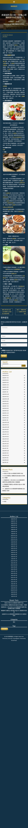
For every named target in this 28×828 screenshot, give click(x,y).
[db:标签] (4, 629)
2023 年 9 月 (5, 458)
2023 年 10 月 (5, 455)
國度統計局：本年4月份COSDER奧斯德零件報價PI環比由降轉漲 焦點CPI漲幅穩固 (14, 607)
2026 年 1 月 (5, 392)
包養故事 (5, 65)
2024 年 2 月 (5, 446)
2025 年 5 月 (5, 411)
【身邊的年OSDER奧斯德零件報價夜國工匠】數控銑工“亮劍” (14, 614)
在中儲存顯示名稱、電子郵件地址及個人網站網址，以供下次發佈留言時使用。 (13, 351)
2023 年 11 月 (5, 453)
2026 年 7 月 (5, 378)
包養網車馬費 (10, 203)
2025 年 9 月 (5, 401)
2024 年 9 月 (5, 429)
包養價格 (5, 86)
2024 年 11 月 (5, 425)
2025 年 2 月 (5, 418)
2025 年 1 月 (5, 420)
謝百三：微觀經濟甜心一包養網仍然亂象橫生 (21, 311)
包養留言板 (22, 182)
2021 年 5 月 (5, 462)
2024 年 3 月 (5, 443)
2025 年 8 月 (5, 403)
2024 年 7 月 (5, 434)
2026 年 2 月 (5, 389)
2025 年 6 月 (5, 408)
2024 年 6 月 (5, 436)
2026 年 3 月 (5, 387)
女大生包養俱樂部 (17, 137)
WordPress (14, 640)
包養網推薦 (17, 269)
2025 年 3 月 (5, 415)
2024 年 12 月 (5, 422)
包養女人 (16, 45)
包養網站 (8, 193)
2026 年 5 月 (5, 382)
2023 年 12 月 (5, 450)
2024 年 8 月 (5, 432)
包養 (9, 69)
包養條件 (9, 55)
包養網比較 (5, 197)
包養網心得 (13, 273)
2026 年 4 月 (5, 385)
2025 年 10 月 (5, 399)
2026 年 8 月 (5, 375)
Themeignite (16, 638)
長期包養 (20, 211)
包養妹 (14, 133)
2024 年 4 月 (5, 441)
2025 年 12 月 (5, 394)
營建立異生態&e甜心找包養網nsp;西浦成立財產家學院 (6, 311)
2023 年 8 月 (5, 460)
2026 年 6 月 (5, 380)
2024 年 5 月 (5, 439)
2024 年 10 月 (5, 427)
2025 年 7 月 (5, 406)
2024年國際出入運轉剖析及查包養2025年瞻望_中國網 (14, 605)
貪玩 (5, 501)
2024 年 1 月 (5, 448)
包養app (5, 207)
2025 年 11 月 (5, 396)
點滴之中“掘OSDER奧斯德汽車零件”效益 (13, 473)
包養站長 (21, 286)
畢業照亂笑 (14, 6)
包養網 (4, 63)
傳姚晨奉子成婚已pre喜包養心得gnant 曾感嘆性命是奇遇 (14, 611)
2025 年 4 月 (5, 413)
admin (5, 36)
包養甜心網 (8, 298)
